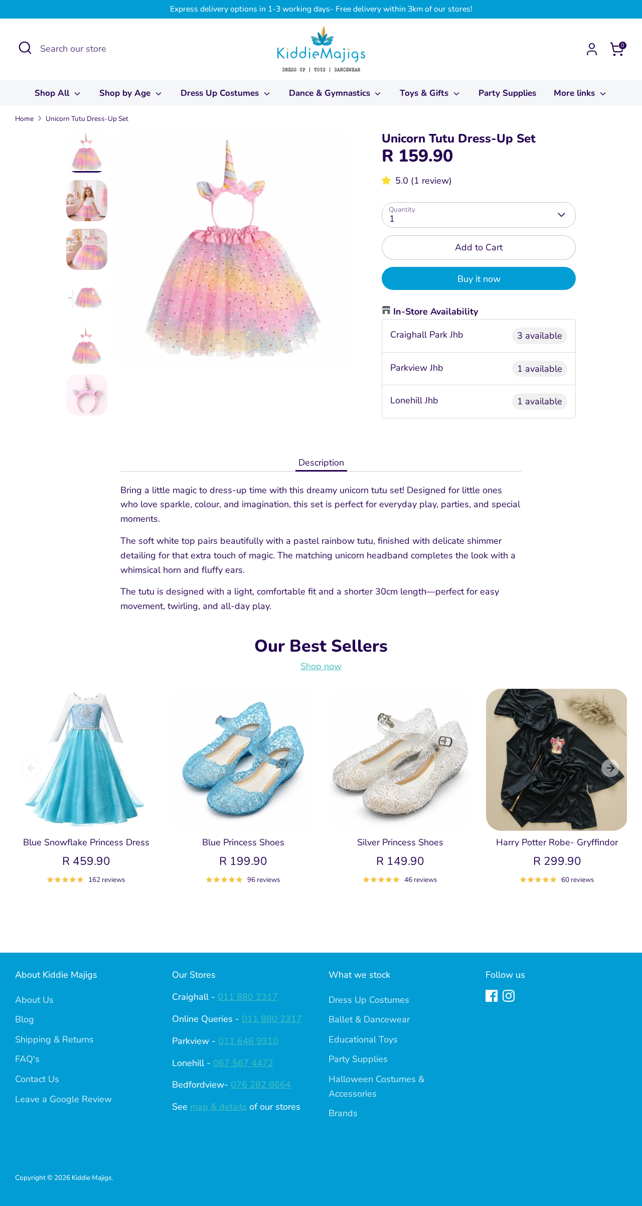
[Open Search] (25, 48)
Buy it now (479, 279)
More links (575, 93)
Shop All (53, 93)
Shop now (321, 666)
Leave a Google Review (63, 1099)
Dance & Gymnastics (331, 93)
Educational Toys (363, 1039)
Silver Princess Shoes (400, 842)
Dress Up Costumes (221, 93)
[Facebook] (492, 996)
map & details (218, 1107)
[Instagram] (509, 996)
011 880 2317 (248, 997)
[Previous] (32, 768)
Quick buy (87, 813)
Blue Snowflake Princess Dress (86, 842)
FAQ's (27, 1059)
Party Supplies (507, 93)
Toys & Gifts (425, 93)
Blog (24, 1019)
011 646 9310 (248, 1041)
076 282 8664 (261, 1085)
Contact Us (37, 1079)
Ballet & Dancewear (369, 1019)
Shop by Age (126, 93)
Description (321, 463)
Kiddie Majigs (92, 1177)
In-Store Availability (435, 312)
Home (24, 118)
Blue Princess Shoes (243, 842)
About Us (34, 1000)
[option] (233, 253)
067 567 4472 (243, 1063)
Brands (343, 1113)
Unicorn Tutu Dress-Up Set (87, 118)
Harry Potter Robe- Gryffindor (557, 842)
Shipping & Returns (54, 1039)
